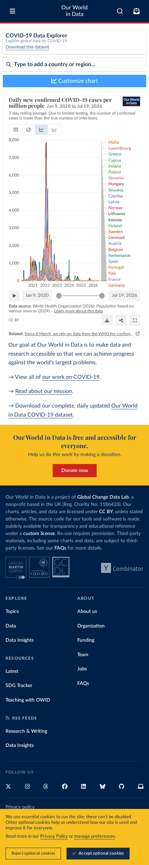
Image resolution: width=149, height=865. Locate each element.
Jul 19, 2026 (124, 295)
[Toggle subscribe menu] (136, 11)
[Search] (120, 11)
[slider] (58, 296)
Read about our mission (43, 391)
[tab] (15, 129)
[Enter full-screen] (134, 320)
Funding (85, 640)
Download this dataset (27, 47)
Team (82, 654)
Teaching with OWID (28, 700)
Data (11, 626)
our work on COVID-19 (70, 377)
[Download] (107, 320)
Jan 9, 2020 (37, 295)
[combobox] (120, 11)
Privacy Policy (54, 836)
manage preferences (94, 836)
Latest (12, 671)
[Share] (120, 320)
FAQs (60, 548)
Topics (12, 611)
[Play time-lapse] (14, 295)
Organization (91, 626)
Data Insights (20, 640)
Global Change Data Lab (103, 497)
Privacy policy (20, 807)
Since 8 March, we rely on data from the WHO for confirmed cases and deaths (79, 334)
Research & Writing (26, 731)
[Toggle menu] (12, 11)
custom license (39, 533)
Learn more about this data (78, 311)
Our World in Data (74, 11)
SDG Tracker (19, 685)
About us (87, 611)
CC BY (14, 320)
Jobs (82, 669)
